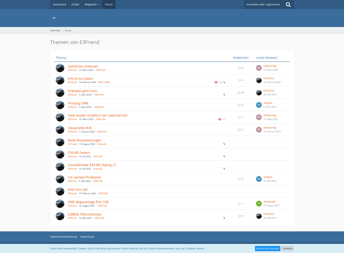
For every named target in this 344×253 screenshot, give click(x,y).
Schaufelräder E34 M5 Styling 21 (92, 165)
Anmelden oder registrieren (263, 4)
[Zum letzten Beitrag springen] (259, 68)
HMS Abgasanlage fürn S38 (88, 202)
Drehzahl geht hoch (82, 91)
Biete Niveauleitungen (84, 140)
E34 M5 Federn (79, 152)
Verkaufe (101, 144)
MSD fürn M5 (78, 189)
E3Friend (72, 70)
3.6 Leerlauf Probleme (84, 177)
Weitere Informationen (267, 248)
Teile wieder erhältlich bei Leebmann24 (97, 115)
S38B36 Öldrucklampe (84, 214)
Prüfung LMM (78, 103)
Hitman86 (269, 201)
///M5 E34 (100, 70)
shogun (268, 103)
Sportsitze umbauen (83, 66)
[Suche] (288, 4)
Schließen (287, 248)
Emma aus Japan (80, 78)
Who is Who (104, 82)
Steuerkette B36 (80, 128)
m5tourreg (270, 66)
